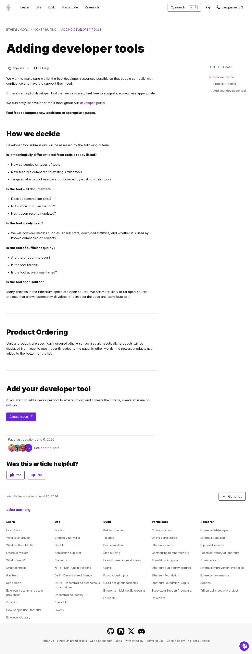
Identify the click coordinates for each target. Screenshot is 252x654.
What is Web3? (16, 560)
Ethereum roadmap (212, 537)
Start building (111, 552)
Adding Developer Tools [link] (81, 29)
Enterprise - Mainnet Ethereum (124, 590)
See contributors (46, 448)
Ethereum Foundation (165, 575)
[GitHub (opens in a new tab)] (110, 631)
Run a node (13, 582)
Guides (59, 530)
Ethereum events (163, 545)
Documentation (113, 545)
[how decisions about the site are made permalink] (4, 389)
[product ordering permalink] (4, 332)
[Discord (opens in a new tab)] (141, 631)
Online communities (164, 537)
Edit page (42, 68)
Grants (107, 567)
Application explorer (68, 552)
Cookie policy (176, 640)
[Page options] (28, 68)
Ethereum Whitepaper (214, 530)
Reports (205, 582)
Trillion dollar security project (219, 590)
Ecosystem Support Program (172, 590)
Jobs (118, 640)
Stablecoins (62, 560)
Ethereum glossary (18, 617)
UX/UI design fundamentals (121, 582)
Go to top (235, 496)
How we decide (223, 77)
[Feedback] (244, 646)
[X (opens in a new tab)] (131, 631)
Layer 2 (59, 610)
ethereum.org (17, 29)
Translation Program (165, 560)
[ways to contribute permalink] (4, 134)
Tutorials (108, 537)
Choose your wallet (67, 537)
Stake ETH (62, 602)
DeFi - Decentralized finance (73, 575)
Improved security (212, 545)
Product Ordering (224, 83)
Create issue (23, 418)
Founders (109, 598)
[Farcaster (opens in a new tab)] (120, 631)
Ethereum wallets (17, 552)
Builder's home (113, 530)
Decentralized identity (69, 594)
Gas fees (12, 575)
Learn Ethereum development (122, 560)
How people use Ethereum (23, 610)
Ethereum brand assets (72, 640)
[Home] (8, 7)
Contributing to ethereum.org (170, 552)
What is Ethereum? (18, 537)
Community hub (162, 530)
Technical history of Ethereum (219, 552)
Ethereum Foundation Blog (170, 582)
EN (232, 7)
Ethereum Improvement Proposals (222, 567)
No (39, 475)
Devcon (158, 598)
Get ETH (60, 545)
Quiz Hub (12, 602)
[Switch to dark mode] (208, 7)
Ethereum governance (214, 575)
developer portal (92, 103)
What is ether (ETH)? (19, 545)
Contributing (45, 29)
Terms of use (155, 640)
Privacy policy (134, 640)
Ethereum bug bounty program (172, 567)
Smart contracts (16, 567)
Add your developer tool (229, 90)
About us (48, 640)
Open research (210, 560)
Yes (18, 475)
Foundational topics (116, 575)
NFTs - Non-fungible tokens (73, 567)
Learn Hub (13, 530)
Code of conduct (101, 640)
